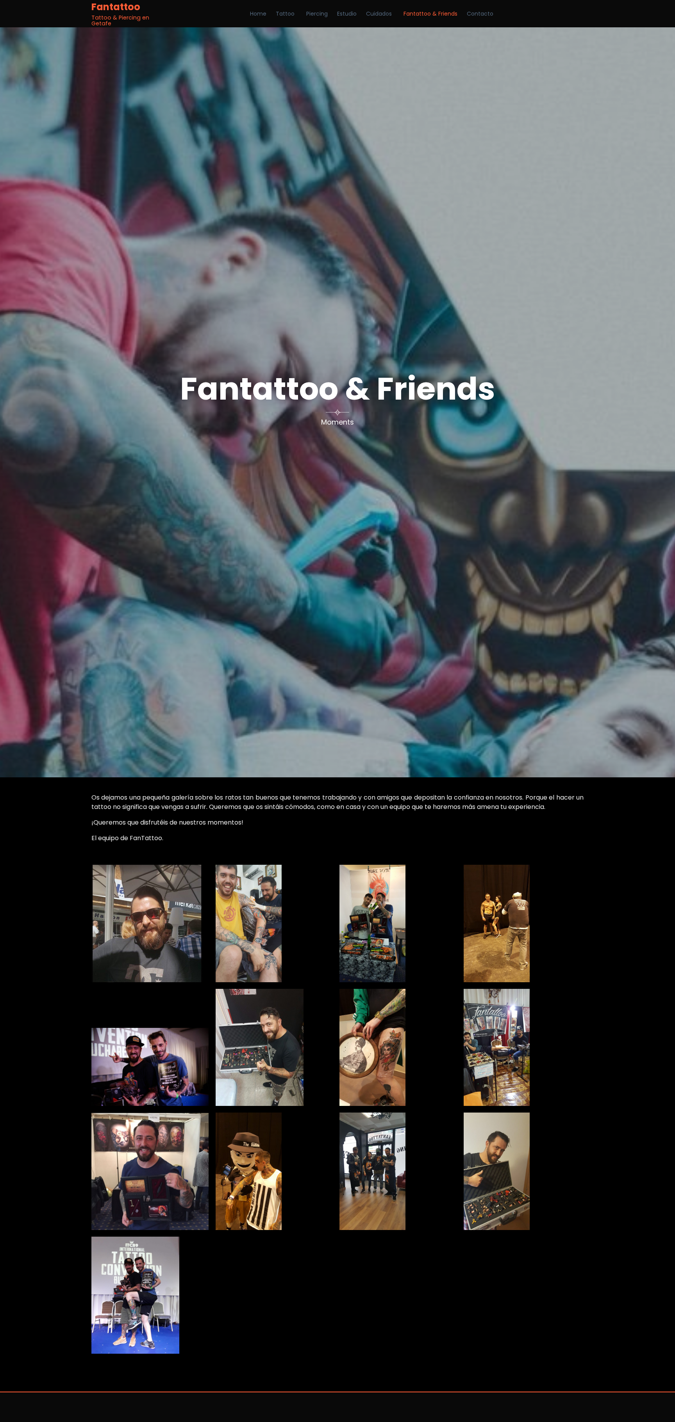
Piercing (317, 14)
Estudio (347, 14)
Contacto (480, 14)
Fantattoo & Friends (430, 14)
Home (258, 14)
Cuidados (379, 14)
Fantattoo (115, 7)
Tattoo (285, 14)
